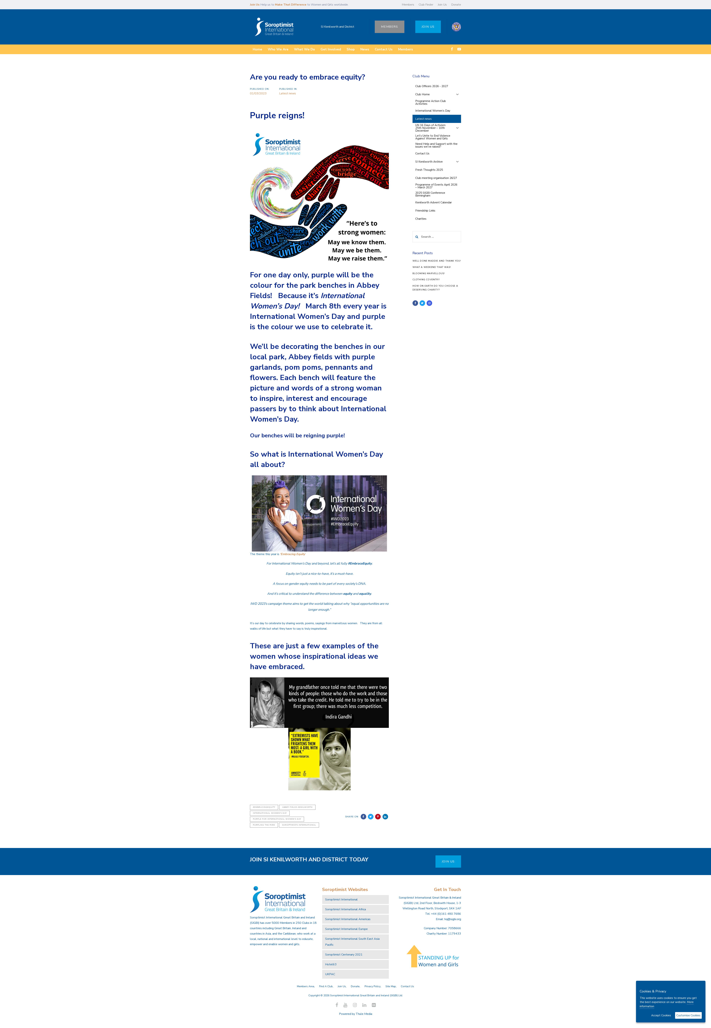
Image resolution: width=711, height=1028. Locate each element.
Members (408, 5)
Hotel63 (331, 964)
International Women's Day (270, 813)
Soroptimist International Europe (346, 929)
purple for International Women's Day (277, 819)
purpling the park (264, 825)
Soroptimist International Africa (345, 909)
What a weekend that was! (432, 267)
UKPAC (330, 974)
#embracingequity (264, 807)
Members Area (305, 986)
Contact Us (407, 986)
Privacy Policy (372, 986)
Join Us (442, 5)
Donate (456, 5)
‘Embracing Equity (292, 554)
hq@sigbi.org (452, 919)
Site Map (390, 986)
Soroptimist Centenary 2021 (344, 955)
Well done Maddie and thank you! (437, 260)
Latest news (287, 93)
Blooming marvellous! (429, 273)
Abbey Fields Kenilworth (297, 807)
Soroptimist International (341, 899)
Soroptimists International (299, 825)
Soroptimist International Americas (347, 919)
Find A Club (326, 986)
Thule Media (364, 1014)
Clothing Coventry (426, 279)
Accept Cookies (661, 1015)
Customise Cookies (688, 1015)
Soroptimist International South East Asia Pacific (352, 942)
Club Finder (426, 5)
